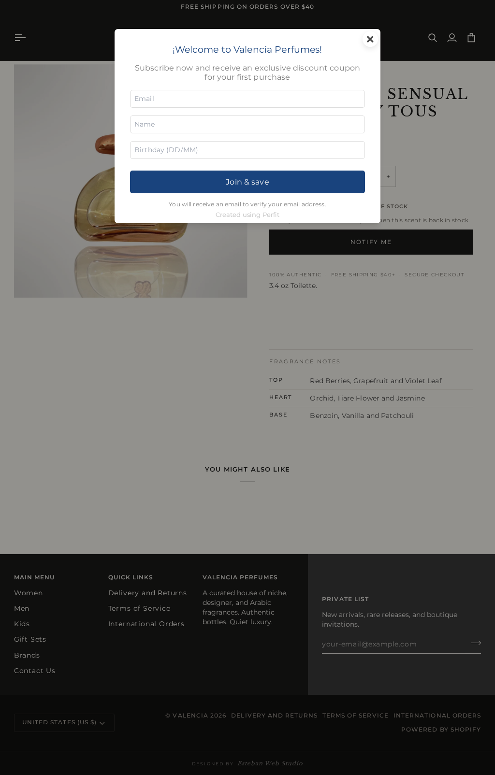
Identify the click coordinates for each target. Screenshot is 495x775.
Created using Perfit (248, 214)
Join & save (247, 182)
